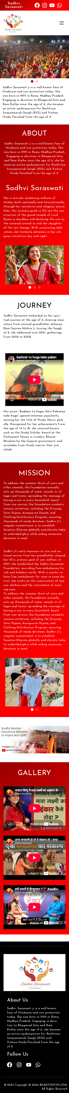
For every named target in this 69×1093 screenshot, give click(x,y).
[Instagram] (44, 5)
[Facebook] (37, 5)
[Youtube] (52, 5)
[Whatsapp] (59, 5)
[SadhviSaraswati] (34, 972)
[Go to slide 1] (32, 81)
